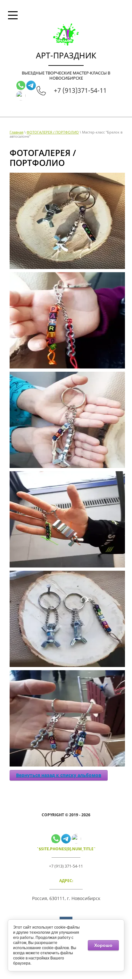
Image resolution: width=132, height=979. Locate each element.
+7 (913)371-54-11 (80, 90)
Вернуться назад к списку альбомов (58, 775)
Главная (16, 132)
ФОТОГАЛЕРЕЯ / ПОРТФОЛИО (53, 132)
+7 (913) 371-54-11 (66, 866)
